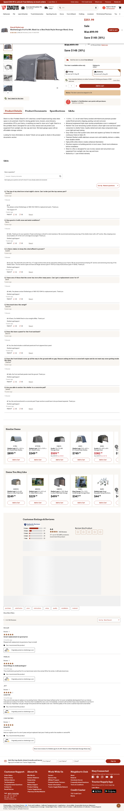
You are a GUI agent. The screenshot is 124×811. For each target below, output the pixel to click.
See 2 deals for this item (15, 98)
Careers (50, 775)
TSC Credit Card (76, 793)
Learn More (51, 2)
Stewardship (31, 780)
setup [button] (47, 608)
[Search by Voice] (96, 8)
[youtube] (107, 777)
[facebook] (93, 777)
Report (31, 214)
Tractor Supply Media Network (58, 787)
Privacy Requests (96, 807)
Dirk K (7, 279)
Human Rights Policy (51, 807)
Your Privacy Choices (18, 805)
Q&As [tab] (71, 110)
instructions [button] (37, 608)
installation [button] (64, 608)
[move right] (116, 446)
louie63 (7, 251)
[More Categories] (119, 14)
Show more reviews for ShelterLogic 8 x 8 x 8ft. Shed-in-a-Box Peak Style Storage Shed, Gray (62, 749)
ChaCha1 (8, 362)
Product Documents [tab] (36, 110)
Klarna (73, 796)
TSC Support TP (12, 209)
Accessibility (70, 805)
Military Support (32, 784)
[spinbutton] (71, 86)
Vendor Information (54, 784)
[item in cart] (120, 7)
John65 (7, 389)
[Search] (60, 8)
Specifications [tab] (57, 110)
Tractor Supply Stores (34, 789)
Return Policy (8, 777)
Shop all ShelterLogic (17, 27)
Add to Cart (16, 460)
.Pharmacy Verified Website (36, 791)
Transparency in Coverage (37, 807)
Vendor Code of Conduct (65, 807)
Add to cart (113, 30)
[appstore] (97, 791)
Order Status (8, 775)
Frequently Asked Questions (13, 784)
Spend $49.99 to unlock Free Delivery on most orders (24, 2)
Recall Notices (9, 789)
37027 (95, 67)
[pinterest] (97, 777)
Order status (74, 2)
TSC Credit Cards (87, 2)
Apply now (104, 45)
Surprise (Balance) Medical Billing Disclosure (15, 807)
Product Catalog (32, 787)
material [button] (75, 608)
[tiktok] (111, 777)
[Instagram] (102, 777)
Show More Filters (8, 613)
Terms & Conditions (77, 784)
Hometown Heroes (77, 780)
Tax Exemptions (9, 782)
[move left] (7, 446)
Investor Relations (33, 777)
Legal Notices (62, 805)
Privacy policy (7, 805)
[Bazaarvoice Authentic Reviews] (32, 524)
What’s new (98, 2)
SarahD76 (8, 193)
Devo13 (7, 333)
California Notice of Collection (81, 807)
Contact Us (7, 787)
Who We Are (31, 775)
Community (31, 782)
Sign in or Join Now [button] (78, 103)
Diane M (7, 306)
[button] (56, 2)
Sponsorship (52, 777)
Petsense (108, 2)
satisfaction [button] (18, 608)
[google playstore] (110, 791)
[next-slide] (8, 93)
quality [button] (55, 608)
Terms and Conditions (34, 805)
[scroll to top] (119, 806)
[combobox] (110, 185)
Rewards (73, 777)
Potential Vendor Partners (56, 782)
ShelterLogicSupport (13, 238)
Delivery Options (9, 780)
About (72, 775)
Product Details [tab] (13, 110)
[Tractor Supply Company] (10, 8)
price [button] (28, 608)
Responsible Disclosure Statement (85, 805)
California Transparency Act (49, 805)
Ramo (7, 222)
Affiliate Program (53, 780)
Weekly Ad (117, 2)
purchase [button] (8, 608)
